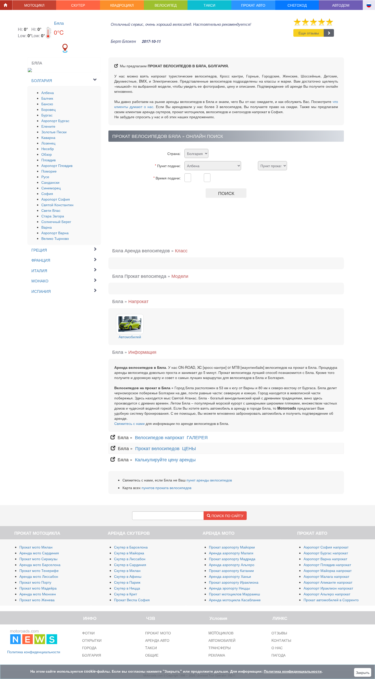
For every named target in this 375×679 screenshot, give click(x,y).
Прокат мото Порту (35, 582)
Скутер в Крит (125, 593)
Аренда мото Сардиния (39, 552)
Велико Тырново (55, 238)
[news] (33, 635)
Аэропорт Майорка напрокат (328, 570)
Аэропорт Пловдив (56, 165)
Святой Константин (57, 204)
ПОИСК (226, 193)
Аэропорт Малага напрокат (326, 576)
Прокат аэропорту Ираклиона (233, 582)
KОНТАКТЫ (281, 640)
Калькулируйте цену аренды (165, 459)
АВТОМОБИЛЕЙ (221, 640)
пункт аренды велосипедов (209, 479)
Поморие (49, 171)
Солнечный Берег (56, 221)
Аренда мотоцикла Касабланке (235, 599)
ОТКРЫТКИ (92, 640)
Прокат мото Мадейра (38, 588)
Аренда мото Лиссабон (38, 576)
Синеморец (51, 187)
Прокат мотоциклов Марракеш (234, 593)
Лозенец (48, 143)
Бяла (59, 23)
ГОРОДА (89, 647)
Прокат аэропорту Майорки (232, 547)
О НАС (277, 647)
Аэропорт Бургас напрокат (326, 552)
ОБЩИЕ (151, 655)
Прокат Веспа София (132, 599)
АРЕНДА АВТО (157, 640)
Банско (47, 103)
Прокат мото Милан (36, 547)
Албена (47, 92)
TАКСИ (151, 647)
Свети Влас (50, 210)
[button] (34, 5)
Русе (45, 176)
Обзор (46, 154)
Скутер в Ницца (127, 588)
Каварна (48, 137)
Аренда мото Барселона (39, 564)
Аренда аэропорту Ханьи (230, 576)
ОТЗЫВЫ (279, 632)
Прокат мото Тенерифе (39, 570)
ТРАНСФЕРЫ (219, 647)
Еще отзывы (308, 32)
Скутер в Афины (127, 576)
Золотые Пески (54, 131)
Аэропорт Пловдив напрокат (327, 564)
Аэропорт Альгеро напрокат (327, 593)
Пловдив (48, 159)
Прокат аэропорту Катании (231, 570)
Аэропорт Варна (55, 232)
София (47, 193)
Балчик (47, 98)
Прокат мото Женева (37, 599)
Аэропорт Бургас (55, 120)
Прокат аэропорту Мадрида (232, 558)
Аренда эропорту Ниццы (229, 588)
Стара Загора (52, 215)
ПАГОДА (278, 655)
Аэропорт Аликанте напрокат (328, 582)
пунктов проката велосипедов (166, 487)
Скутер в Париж (127, 582)
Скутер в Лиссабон (129, 558)
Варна (46, 227)
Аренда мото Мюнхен (37, 593)
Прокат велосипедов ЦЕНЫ (166, 448)
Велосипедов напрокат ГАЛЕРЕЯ (172, 437)
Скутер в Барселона (131, 547)
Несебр (47, 148)
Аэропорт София (55, 199)
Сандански (50, 182)
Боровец (48, 109)
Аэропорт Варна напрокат (325, 558)
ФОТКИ (88, 632)
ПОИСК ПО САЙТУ (226, 515)
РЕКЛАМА (216, 655)
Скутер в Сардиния (130, 564)
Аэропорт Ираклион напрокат (328, 588)
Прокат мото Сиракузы (38, 558)
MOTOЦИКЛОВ (220, 632)
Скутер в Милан (127, 570)
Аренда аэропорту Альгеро (231, 564)
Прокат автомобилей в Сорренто (331, 599)
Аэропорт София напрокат (326, 547)
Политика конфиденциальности (33, 651)
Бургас (47, 114)
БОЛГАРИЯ (91, 655)
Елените (48, 126)
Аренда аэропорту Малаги (231, 552)
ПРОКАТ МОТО (158, 632)
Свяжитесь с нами (129, 423)
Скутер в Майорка (129, 552)
